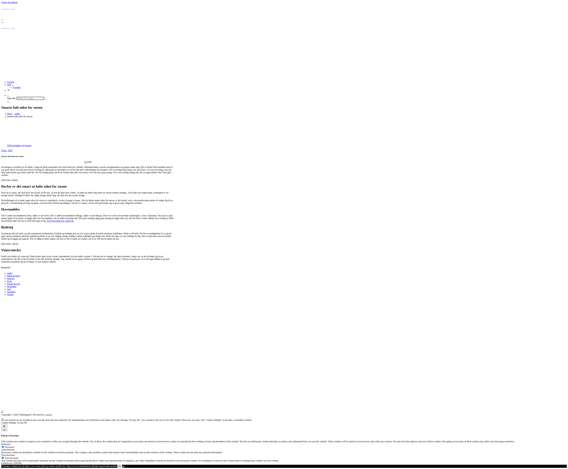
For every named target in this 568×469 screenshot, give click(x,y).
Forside (10, 82)
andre (17, 113)
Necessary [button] (6, 444)
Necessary (9, 447)
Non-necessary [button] (8, 455)
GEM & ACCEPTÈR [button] (11, 463)
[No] (123, 466)
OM (9, 85)
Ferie (9, 281)
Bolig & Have (13, 276)
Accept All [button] (22, 422)
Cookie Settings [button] (8, 422)
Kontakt (17, 87)
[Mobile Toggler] (13, 85)
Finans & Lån (13, 284)
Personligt (11, 286)
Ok (119, 466)
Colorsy (48, 414)
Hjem (9, 113)
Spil (9, 289)
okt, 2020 (6, 150)
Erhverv (11, 278)
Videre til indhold (9, 2)
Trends (10, 294)
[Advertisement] (284, 57)
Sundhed (11, 292)
